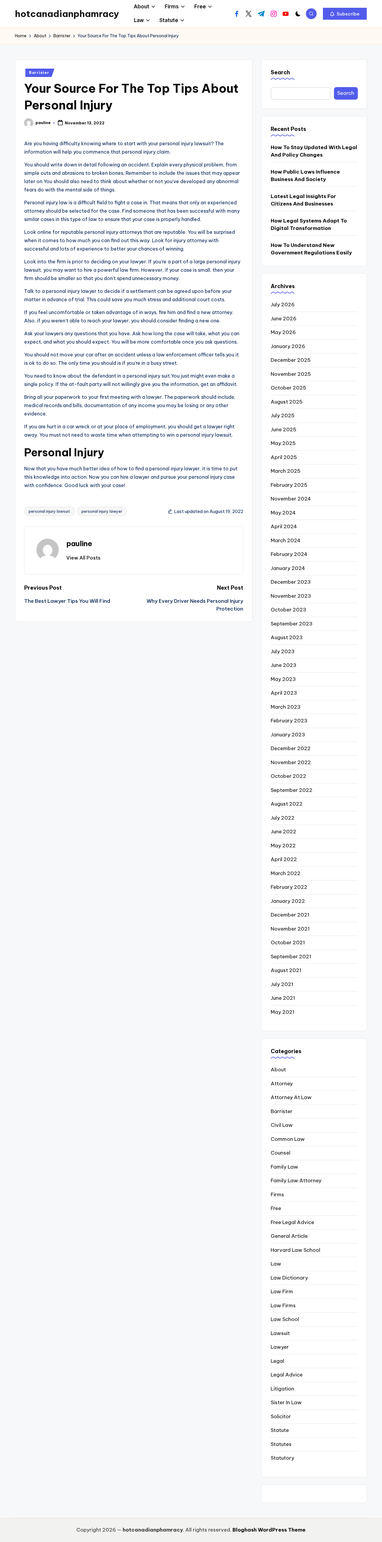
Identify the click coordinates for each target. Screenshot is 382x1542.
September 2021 (291, 956)
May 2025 (283, 443)
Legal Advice (287, 1374)
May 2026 (283, 332)
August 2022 (287, 804)
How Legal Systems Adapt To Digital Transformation (309, 224)
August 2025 (287, 401)
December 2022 (291, 748)
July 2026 (283, 304)
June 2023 (283, 665)
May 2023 (283, 679)
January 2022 (288, 901)
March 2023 (286, 707)
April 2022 (284, 859)
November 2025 (291, 374)
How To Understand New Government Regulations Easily (311, 249)
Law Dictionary (289, 1277)
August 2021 (286, 970)
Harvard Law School (295, 1250)
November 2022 (291, 762)
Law (276, 1263)
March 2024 (286, 540)
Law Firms (283, 1305)
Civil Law (282, 1125)
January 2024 (288, 568)
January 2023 (288, 734)
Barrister (39, 72)
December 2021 (290, 914)
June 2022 (283, 831)
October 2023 (288, 609)
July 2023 (283, 651)
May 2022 (283, 845)
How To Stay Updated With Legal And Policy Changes (314, 151)
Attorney (282, 1083)
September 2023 (291, 623)
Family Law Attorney (296, 1180)
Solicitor (281, 1416)
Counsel (280, 1152)
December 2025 (291, 360)
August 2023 (287, 637)
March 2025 (286, 471)
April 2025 (284, 457)
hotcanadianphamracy (67, 13)
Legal (277, 1361)
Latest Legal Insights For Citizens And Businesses (303, 200)
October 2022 (288, 776)
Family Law (284, 1167)
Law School (285, 1319)
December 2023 (291, 582)
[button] (345, 13)
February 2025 (289, 485)
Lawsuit (280, 1333)
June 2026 (283, 318)
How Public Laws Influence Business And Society (305, 176)
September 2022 (291, 790)
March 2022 (286, 873)
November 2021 (290, 928)
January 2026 (288, 346)
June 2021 (283, 998)
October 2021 (288, 942)
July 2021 (282, 984)
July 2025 (283, 415)
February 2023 (289, 720)
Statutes (281, 1444)
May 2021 (283, 1012)
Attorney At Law (291, 1097)
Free (276, 1208)
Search (280, 72)
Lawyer (280, 1347)
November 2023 (291, 596)
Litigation (282, 1388)
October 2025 (288, 387)
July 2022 (283, 818)
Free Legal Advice (292, 1222)
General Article (289, 1236)
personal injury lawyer (101, 511)
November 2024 (291, 498)
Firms (277, 1194)
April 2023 (284, 693)
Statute (280, 1430)
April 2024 (284, 526)
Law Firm (282, 1291)
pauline (79, 543)
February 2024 (289, 554)
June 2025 (283, 429)
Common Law (288, 1139)
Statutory (282, 1458)
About (278, 1069)
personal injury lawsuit (49, 511)
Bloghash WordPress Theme (269, 1529)
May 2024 (283, 512)
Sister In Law (286, 1402)
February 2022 (289, 887)
